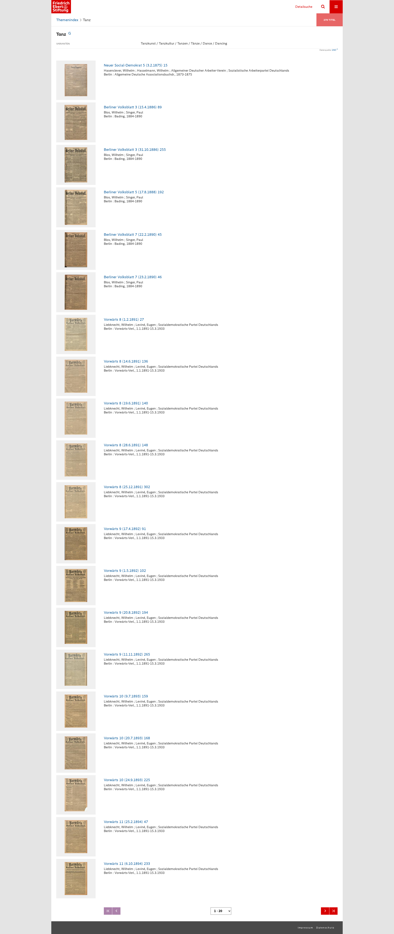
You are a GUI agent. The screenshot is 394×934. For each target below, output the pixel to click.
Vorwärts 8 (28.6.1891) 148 (126, 445)
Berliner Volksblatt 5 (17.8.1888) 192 (134, 192)
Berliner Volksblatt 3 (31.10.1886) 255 (135, 149)
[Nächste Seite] (325, 911)
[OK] (323, 6)
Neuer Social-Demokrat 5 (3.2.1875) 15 (135, 65)
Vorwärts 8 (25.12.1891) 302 (127, 487)
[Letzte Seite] (333, 911)
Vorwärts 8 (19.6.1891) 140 (126, 403)
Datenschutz (325, 927)
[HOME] (61, 6)
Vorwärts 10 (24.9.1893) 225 (127, 780)
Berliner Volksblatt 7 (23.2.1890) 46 (133, 277)
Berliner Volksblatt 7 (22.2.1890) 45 (133, 234)
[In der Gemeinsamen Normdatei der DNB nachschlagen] (69, 34)
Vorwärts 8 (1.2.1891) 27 (124, 319)
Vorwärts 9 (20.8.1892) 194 (126, 612)
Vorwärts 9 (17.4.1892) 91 (125, 529)
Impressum (305, 927)
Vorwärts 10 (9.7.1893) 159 (126, 696)
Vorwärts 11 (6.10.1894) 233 (127, 863)
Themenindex (67, 20)
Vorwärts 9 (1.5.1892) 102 (125, 570)
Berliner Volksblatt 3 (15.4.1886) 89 (133, 107)
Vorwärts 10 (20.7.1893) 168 (127, 738)
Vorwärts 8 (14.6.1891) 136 (126, 361)
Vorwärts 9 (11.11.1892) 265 (127, 654)
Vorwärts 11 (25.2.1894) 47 (126, 822)
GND (334, 50)
